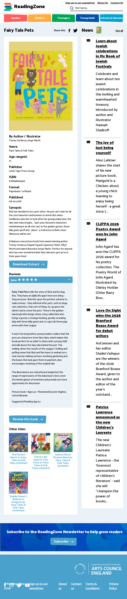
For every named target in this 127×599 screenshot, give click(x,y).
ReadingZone (29, 7)
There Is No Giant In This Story (41, 462)
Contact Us (116, 3)
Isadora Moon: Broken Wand (63, 460)
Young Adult (87, 18)
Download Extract (26, 264)
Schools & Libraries (111, 18)
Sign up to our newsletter (80, 3)
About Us (102, 3)
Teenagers (63, 18)
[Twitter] (75, 30)
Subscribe (61, 541)
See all (119, 30)
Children (39, 18)
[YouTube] (27, 585)
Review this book (26, 419)
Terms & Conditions (92, 586)
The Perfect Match (18, 459)
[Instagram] (11, 585)
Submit (71, 8)
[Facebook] (69, 30)
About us (63, 586)
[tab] (41, 280)
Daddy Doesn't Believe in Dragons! (18, 503)
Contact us (76, 586)
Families (15, 18)
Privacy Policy (114, 586)
